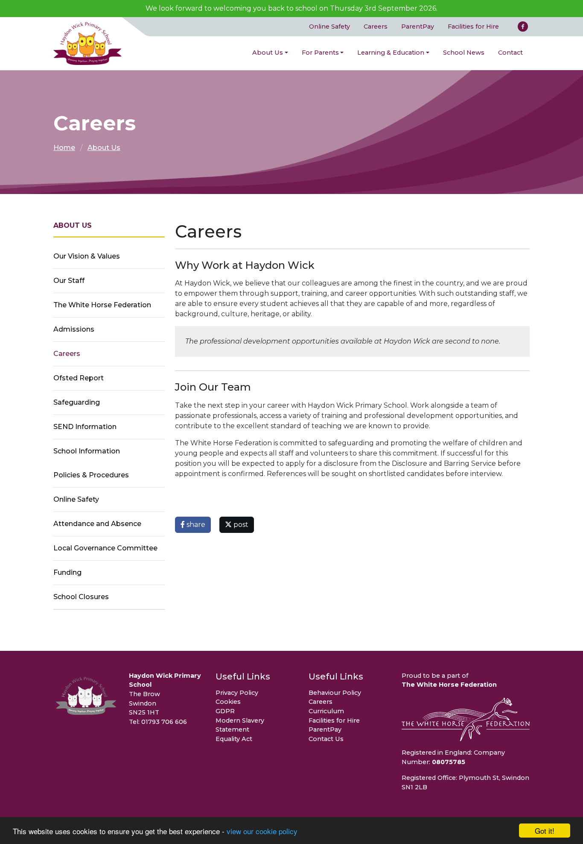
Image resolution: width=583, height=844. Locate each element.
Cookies (228, 702)
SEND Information (85, 427)
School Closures (81, 597)
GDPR (225, 711)
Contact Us (326, 739)
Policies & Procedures (91, 475)
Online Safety (329, 26)
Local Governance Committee (105, 548)
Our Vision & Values (86, 256)
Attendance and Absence (97, 524)
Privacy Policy (237, 693)
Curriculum (326, 711)
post (240, 525)
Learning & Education (390, 52)
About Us (267, 52)
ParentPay (417, 26)
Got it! (544, 830)
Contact (510, 52)
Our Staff (69, 280)
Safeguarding (76, 402)
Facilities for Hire (473, 26)
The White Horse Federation (102, 305)
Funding (67, 572)
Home (64, 148)
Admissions (73, 329)
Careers (376, 26)
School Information (86, 451)
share (195, 525)
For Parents (320, 52)
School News (463, 52)
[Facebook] (523, 26)
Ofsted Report (78, 378)
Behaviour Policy (335, 693)
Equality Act (234, 739)
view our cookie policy (262, 831)
